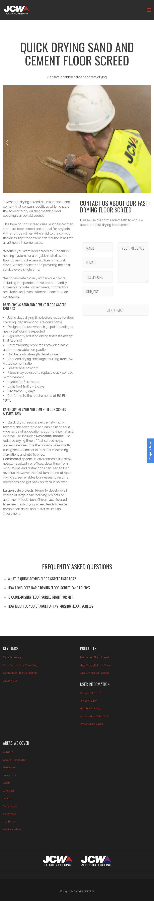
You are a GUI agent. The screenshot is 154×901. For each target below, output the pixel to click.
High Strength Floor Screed (96, 665)
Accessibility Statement (94, 716)
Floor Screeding (12, 657)
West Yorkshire (12, 829)
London (7, 798)
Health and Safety (90, 708)
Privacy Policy (88, 700)
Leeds (6, 782)
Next (147, 142)
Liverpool (8, 790)
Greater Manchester (14, 759)
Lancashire (9, 775)
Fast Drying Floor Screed (94, 672)
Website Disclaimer (91, 723)
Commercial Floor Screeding (20, 665)
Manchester (10, 806)
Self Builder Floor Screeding (20, 672)
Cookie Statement (90, 693)
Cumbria (8, 751)
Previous (7, 142)
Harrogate (9, 767)
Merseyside (9, 813)
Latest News (10, 680)
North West (9, 821)
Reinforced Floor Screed (94, 657)
